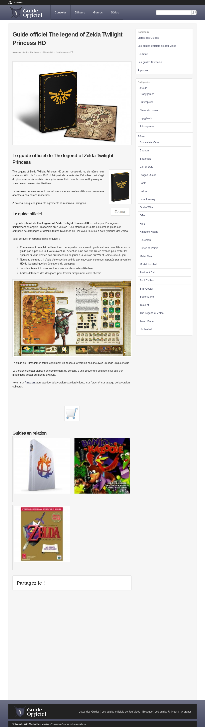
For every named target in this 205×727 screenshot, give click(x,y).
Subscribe (18, 2)
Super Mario (147, 296)
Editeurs (80, 12)
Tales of (144, 304)
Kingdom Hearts (149, 231)
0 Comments (63, 52)
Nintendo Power (149, 110)
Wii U (52, 52)
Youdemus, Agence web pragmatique (68, 724)
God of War (146, 207)
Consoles (60, 12)
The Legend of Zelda (40, 52)
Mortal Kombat (148, 264)
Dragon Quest (148, 174)
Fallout (144, 191)
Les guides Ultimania (150, 62)
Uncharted (146, 329)
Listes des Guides (148, 37)
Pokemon (145, 239)
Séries (115, 12)
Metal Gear (146, 256)
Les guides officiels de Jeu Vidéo (157, 45)
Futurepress (147, 101)
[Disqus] (72, 644)
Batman (144, 150)
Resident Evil (147, 272)
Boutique (143, 54)
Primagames (147, 126)
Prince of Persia (149, 247)
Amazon (30, 382)
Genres (98, 12)
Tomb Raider (147, 321)
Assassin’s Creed (150, 142)
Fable (143, 183)
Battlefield (145, 158)
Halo (142, 223)
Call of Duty (146, 166)
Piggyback (146, 118)
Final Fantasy (148, 199)
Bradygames (147, 93)
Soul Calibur (147, 280)
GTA (142, 215)
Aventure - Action (20, 52)
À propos (143, 70)
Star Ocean (146, 288)
